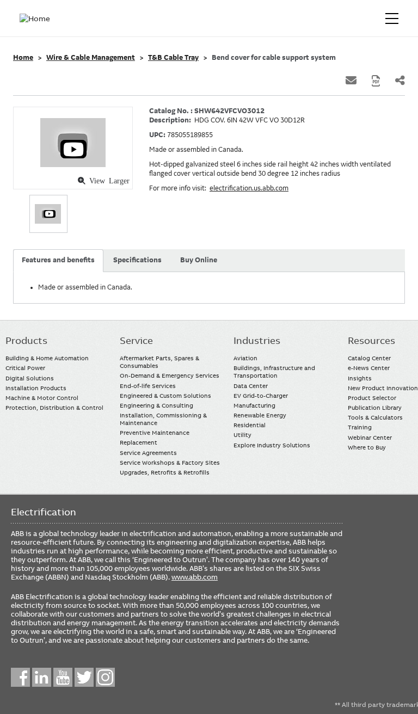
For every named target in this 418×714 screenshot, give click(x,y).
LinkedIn (41, 677)
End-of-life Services (148, 386)
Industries (256, 340)
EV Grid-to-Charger (260, 395)
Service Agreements (148, 453)
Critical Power (25, 368)
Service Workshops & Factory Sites (170, 462)
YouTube (62, 677)
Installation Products (35, 388)
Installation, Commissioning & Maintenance (163, 419)
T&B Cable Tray (173, 57)
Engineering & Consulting (156, 405)
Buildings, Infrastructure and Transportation (274, 371)
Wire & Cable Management (90, 57)
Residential (249, 425)
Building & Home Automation (47, 358)
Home (23, 57)
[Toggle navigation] (391, 18)
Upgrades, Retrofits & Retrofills (165, 472)
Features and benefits (58, 260)
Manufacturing (254, 405)
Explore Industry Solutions (271, 445)
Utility (242, 435)
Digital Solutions (29, 378)
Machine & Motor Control (41, 398)
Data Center (250, 386)
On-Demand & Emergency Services (169, 375)
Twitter (84, 677)
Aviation (245, 358)
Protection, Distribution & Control (54, 407)
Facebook (20, 677)
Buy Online (198, 260)
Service (136, 340)
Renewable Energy (259, 415)
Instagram (105, 677)
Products (26, 340)
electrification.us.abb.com (249, 188)
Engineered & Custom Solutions (165, 395)
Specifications (137, 260)
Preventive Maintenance (154, 432)
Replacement (138, 442)
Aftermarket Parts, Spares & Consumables (159, 362)
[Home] (37, 18)
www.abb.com (194, 577)
